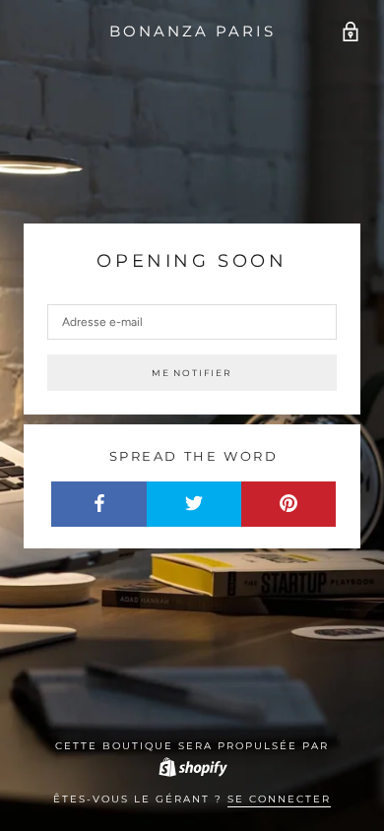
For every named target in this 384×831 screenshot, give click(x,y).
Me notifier (192, 372)
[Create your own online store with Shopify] (192, 766)
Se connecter (279, 799)
